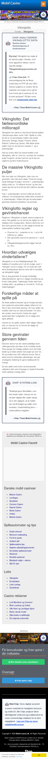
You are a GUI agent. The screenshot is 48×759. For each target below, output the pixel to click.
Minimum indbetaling (18, 534)
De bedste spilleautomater (20, 550)
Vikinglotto (13, 578)
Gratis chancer (15, 531)
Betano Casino (15, 494)
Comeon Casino (16, 504)
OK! (39, 755)
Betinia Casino (15, 517)
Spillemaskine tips (17, 544)
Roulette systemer (17, 557)
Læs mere (19, 757)
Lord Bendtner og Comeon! (21, 602)
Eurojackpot (14, 581)
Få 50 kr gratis (15, 537)
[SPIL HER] (24, 15)
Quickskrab (14, 587)
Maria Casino (15, 510)
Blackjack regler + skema (20, 560)
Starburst (13, 553)
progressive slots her (27, 100)
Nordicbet (13, 501)
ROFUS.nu (38, 436)
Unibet (12, 513)
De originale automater (19, 618)
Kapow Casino (15, 507)
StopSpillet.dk (20, 436)
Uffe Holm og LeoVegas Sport (21, 608)
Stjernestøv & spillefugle (19, 615)
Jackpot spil (14, 541)
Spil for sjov (14, 563)
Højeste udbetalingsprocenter (21, 547)
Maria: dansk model (17, 611)
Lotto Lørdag (14, 584)
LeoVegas (13, 497)
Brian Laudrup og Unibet (19, 605)
